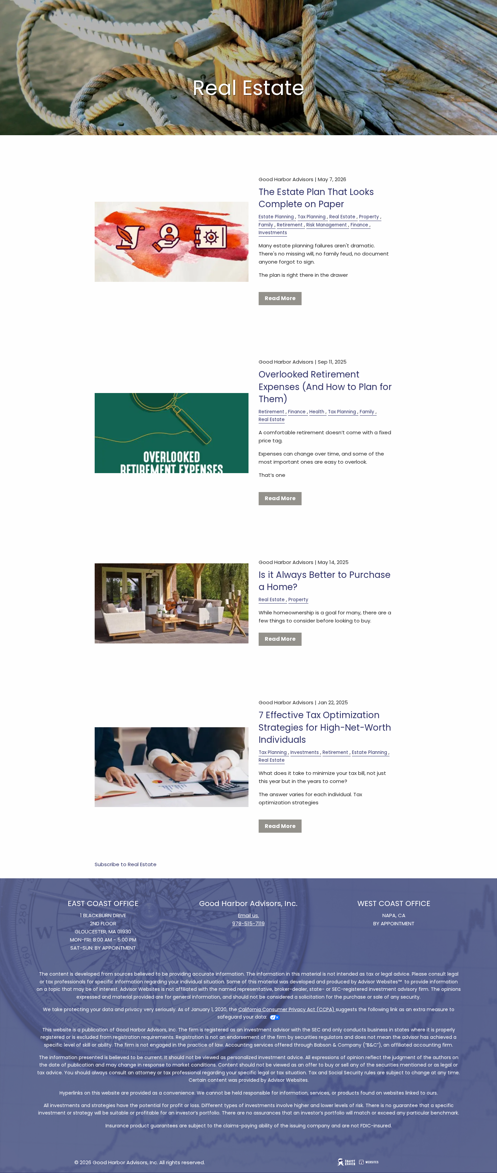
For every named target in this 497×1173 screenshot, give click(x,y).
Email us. (248, 915)
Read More (280, 298)
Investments (273, 232)
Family (266, 225)
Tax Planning (312, 217)
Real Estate (342, 217)
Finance (359, 225)
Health (316, 412)
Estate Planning (276, 217)
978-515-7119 (248, 923)
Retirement (290, 225)
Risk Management (326, 225)
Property (369, 217)
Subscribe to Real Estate (126, 864)
